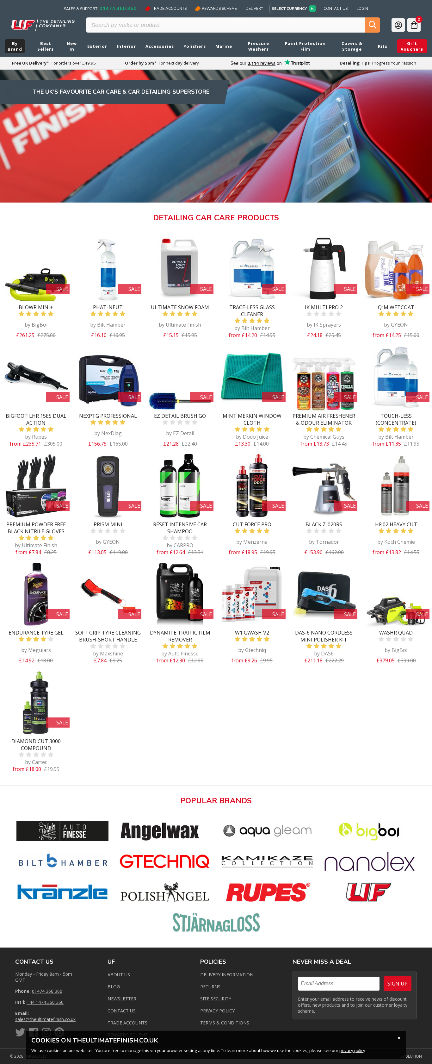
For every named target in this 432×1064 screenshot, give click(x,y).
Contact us (122, 1011)
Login (362, 8)
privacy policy (352, 1050)
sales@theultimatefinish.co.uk (45, 1019)
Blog (114, 987)
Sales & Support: (100, 8)
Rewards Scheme (219, 8)
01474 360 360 (47, 991)
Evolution (411, 1056)
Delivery (254, 8)
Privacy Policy (217, 1011)
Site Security (215, 999)
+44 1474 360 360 (45, 1002)
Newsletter (122, 999)
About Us (119, 975)
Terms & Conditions (224, 1023)
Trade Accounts (169, 8)
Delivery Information (226, 975)
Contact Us (336, 8)
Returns (210, 987)
